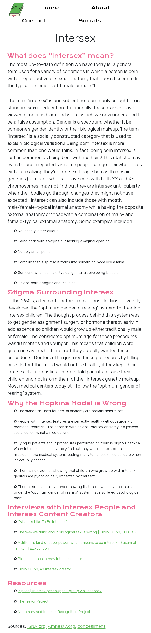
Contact (34, 20)
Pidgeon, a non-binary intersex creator (50, 558)
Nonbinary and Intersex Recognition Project (54, 612)
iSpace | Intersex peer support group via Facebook (60, 591)
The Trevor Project (33, 601)
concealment (91, 626)
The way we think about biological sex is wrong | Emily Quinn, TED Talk (77, 532)
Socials (89, 20)
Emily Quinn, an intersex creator (44, 569)
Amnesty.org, (62, 626)
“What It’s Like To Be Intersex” (42, 522)
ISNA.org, (37, 626)
